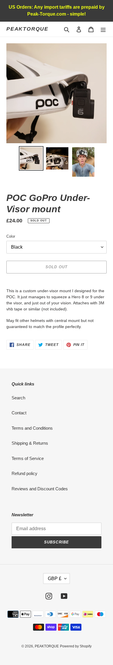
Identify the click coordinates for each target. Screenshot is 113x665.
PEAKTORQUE (27, 29)
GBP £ (54, 578)
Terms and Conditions (32, 428)
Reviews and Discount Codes (40, 488)
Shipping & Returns (30, 443)
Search (18, 397)
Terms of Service (28, 458)
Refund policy (24, 473)
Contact (19, 412)
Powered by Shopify (76, 646)
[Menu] (103, 29)
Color (10, 236)
